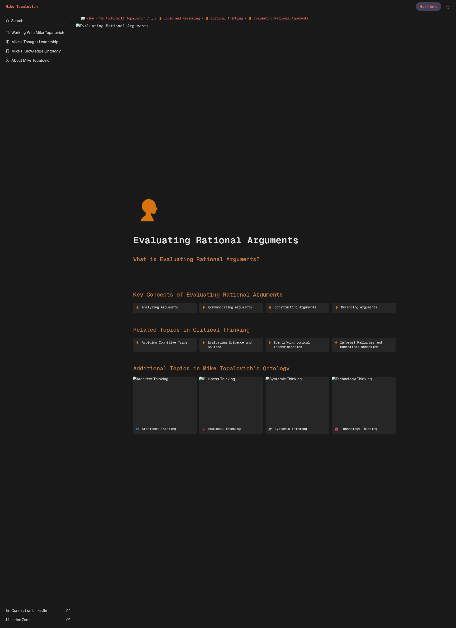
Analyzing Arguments (152, 305)
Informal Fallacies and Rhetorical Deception (361, 343)
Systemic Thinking (282, 379)
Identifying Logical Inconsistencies (296, 340)
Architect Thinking (149, 379)
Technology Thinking (350, 379)
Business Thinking (215, 379)
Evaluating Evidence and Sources (228, 340)
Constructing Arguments (287, 305)
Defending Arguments (351, 305)
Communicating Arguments (223, 305)
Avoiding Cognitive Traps (155, 340)
